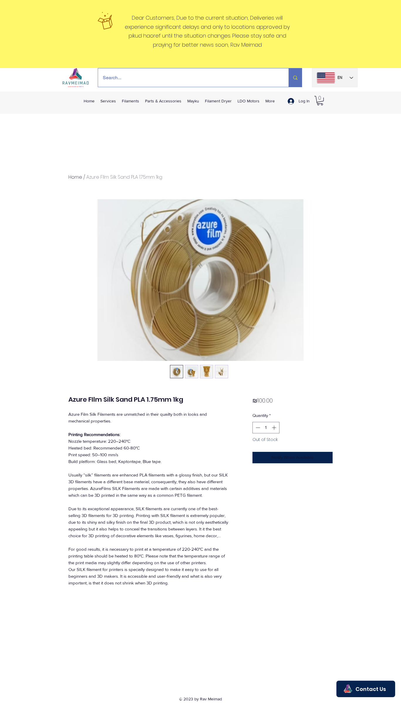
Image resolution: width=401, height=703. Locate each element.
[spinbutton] (266, 427)
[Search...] (295, 77)
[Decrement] (257, 427)
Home (75, 177)
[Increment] (275, 427)
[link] (320, 100)
